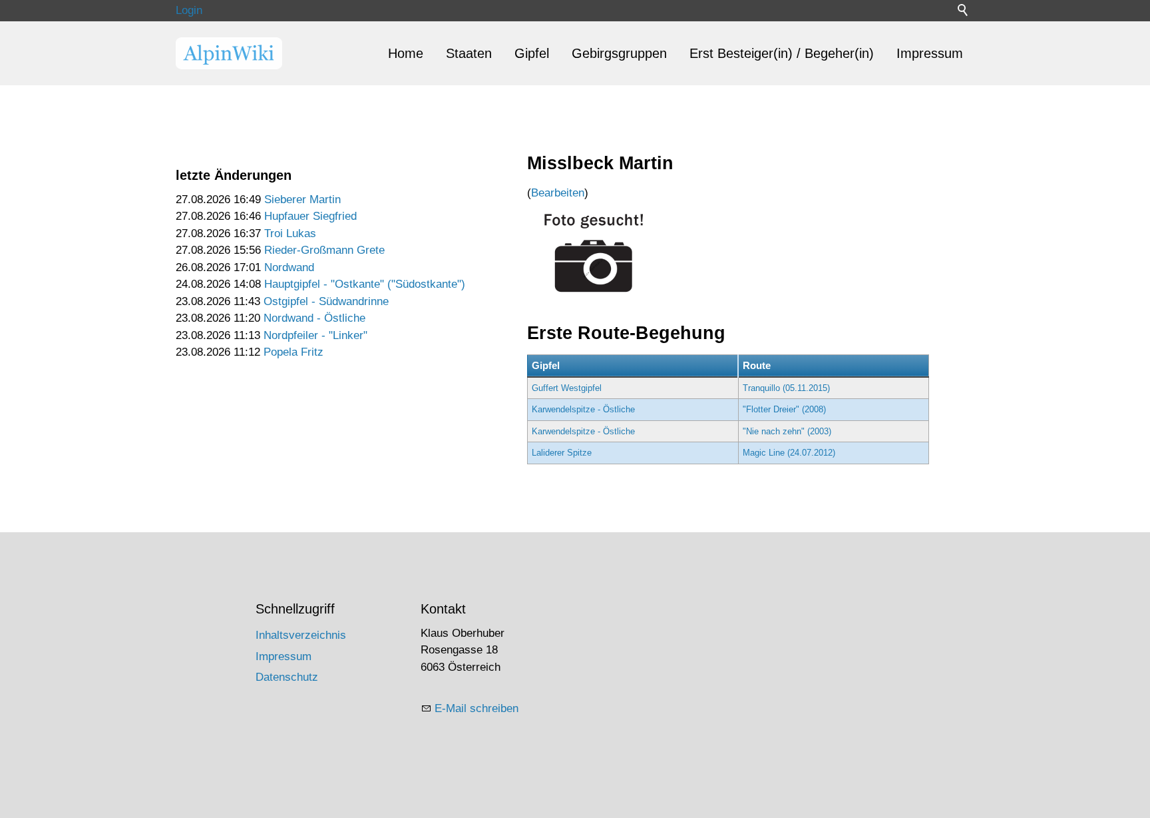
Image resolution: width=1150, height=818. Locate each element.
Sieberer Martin (302, 199)
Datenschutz (287, 677)
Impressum (929, 53)
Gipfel (531, 53)
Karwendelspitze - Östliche (583, 409)
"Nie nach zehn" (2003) (787, 431)
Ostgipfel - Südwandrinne (326, 301)
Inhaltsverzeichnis (301, 635)
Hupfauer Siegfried (310, 216)
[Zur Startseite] (229, 53)
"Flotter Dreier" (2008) (784, 409)
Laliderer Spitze (562, 453)
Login (189, 10)
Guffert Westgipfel (567, 388)
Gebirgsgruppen (619, 53)
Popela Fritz (293, 352)
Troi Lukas (290, 233)
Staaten (469, 53)
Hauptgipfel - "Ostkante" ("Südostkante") (364, 284)
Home (405, 53)
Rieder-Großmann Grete (324, 250)
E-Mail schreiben (476, 708)
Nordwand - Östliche (314, 318)
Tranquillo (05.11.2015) (786, 388)
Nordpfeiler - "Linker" (315, 335)
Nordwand (289, 267)
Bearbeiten (557, 193)
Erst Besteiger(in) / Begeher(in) (781, 53)
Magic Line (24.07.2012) (789, 453)
